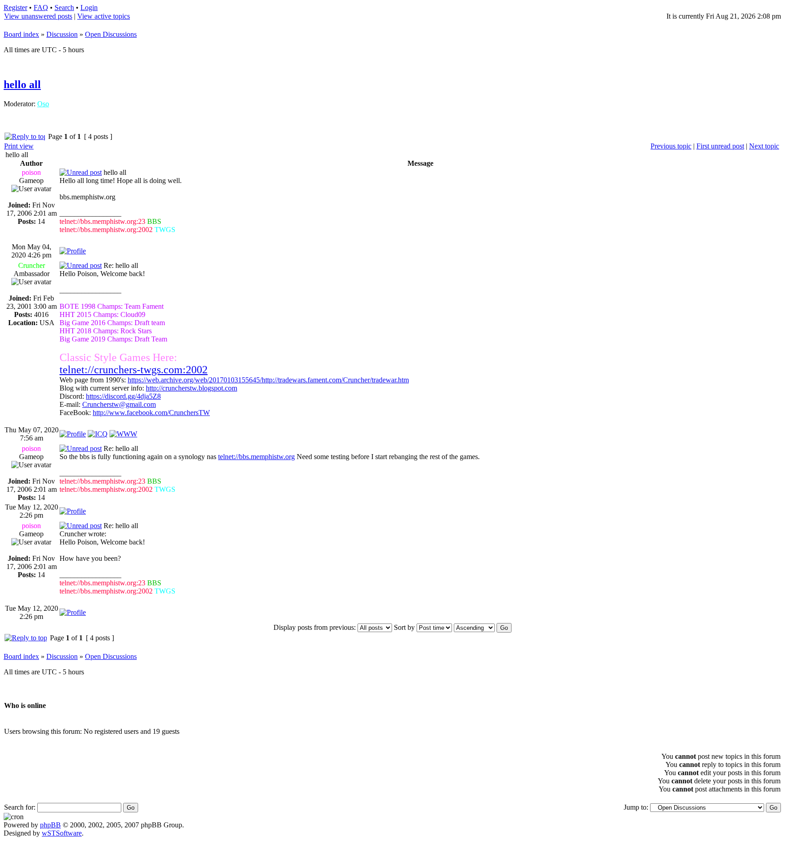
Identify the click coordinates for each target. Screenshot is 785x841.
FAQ (41, 7)
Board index (21, 34)
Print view (19, 146)
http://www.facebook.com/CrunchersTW (151, 412)
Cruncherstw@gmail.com (119, 404)
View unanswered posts (38, 16)
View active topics (103, 16)
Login (89, 7)
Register (15, 7)
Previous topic (671, 146)
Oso (43, 104)
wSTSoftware (62, 833)
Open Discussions (111, 34)
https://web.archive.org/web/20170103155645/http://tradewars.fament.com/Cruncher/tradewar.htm (268, 380)
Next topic (764, 146)
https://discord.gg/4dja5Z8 (123, 396)
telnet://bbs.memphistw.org (256, 456)
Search (64, 7)
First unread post (720, 146)
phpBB (50, 825)
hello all (22, 84)
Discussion (62, 34)
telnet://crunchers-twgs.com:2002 (134, 370)
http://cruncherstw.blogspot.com (191, 388)
